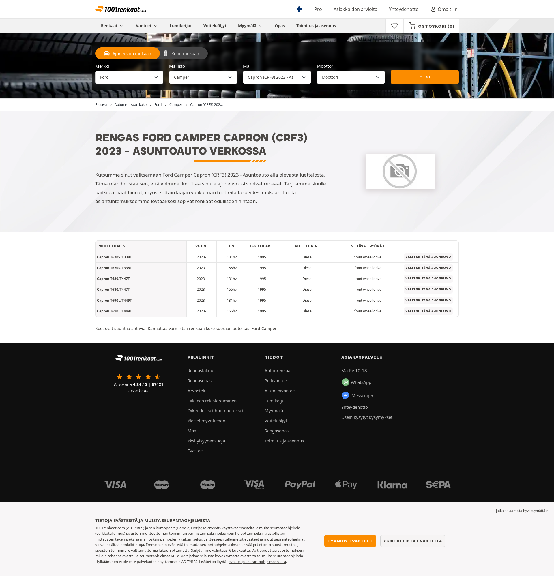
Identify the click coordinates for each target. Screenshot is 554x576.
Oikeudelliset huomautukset (216, 410)
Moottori (325, 66)
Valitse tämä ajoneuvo (428, 257)
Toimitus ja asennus (316, 25)
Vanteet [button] (144, 25)
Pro (318, 9)
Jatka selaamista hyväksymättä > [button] (522, 510)
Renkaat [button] (110, 25)
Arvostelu (197, 390)
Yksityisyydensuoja (206, 441)
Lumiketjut (181, 25)
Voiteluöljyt (215, 25)
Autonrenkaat (278, 370)
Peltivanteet (276, 380)
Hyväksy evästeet (350, 541)
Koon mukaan (185, 53)
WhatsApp (361, 382)
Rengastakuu (200, 370)
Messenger (362, 395)
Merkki (102, 66)
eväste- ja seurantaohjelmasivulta (257, 561)
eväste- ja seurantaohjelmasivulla (150, 555)
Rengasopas (200, 380)
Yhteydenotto (404, 9)
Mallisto (177, 66)
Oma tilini (448, 9)
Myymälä (247, 25)
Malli (248, 66)
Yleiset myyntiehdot (207, 420)
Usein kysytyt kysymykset (366, 417)
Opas (280, 25)
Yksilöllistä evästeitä (412, 541)
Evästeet (196, 450)
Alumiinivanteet (280, 390)
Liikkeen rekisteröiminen (212, 401)
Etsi (424, 77)
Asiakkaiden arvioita (355, 9)
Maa (192, 431)
